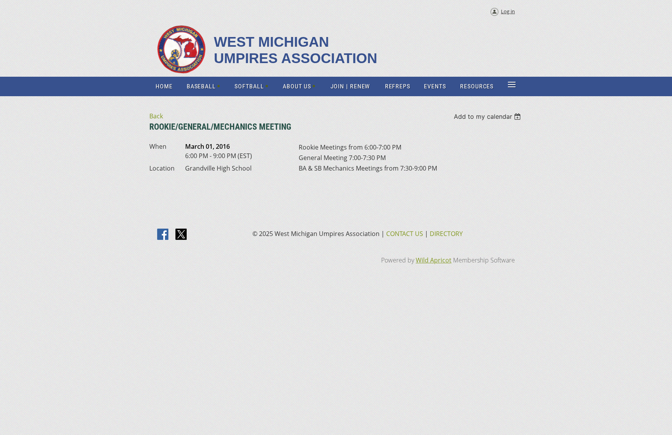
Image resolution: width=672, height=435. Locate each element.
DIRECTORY (446, 233)
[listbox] (488, 116)
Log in (508, 11)
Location (162, 168)
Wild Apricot (434, 260)
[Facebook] (163, 235)
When (157, 146)
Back (156, 116)
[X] (181, 235)
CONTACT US (404, 233)
